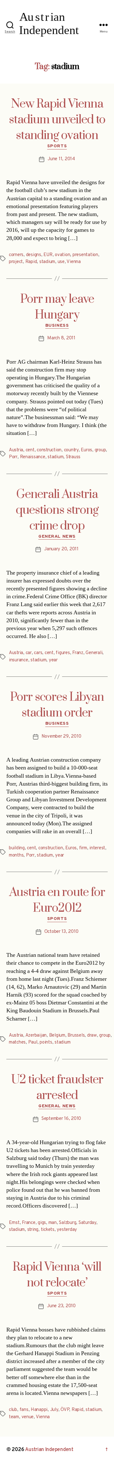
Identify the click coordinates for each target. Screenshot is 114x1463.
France (28, 1223)
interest (97, 848)
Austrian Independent (49, 1450)
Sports (57, 146)
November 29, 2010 (61, 737)
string (32, 1230)
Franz (77, 653)
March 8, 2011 (61, 338)
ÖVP (64, 1410)
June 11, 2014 (61, 159)
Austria (16, 450)
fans (24, 1410)
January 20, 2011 (61, 549)
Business (57, 325)
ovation (62, 255)
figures (63, 653)
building (17, 848)
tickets (47, 1230)
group (100, 450)
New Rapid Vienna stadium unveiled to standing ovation (57, 120)
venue (28, 1417)
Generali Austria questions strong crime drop (57, 510)
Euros (86, 450)
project (16, 262)
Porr (13, 457)
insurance (18, 660)
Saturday (87, 1223)
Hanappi (39, 1410)
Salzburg (67, 1223)
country (71, 450)
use (61, 262)
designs (33, 255)
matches (17, 1042)
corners (16, 255)
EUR (47, 255)
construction (49, 450)
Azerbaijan (36, 1036)
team (14, 1417)
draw (92, 1036)
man (52, 1223)
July (54, 1410)
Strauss (73, 457)
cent (30, 450)
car (29, 653)
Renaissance (32, 457)
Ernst (14, 1223)
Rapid (31, 262)
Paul (32, 1042)
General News (56, 536)
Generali (94, 653)
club (13, 1410)
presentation (85, 255)
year (53, 660)
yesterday (67, 1230)
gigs (42, 1223)
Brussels (76, 1036)
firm (83, 848)
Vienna (73, 262)
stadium (47, 262)
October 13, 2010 (61, 932)
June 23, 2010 (61, 1306)
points (46, 1042)
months (16, 855)
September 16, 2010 (61, 1119)
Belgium (57, 1036)
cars (38, 653)
